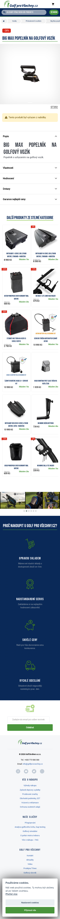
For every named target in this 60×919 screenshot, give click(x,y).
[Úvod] (4, 21)
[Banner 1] (24, 511)
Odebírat (30, 727)
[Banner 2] (26, 511)
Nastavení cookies (30, 902)
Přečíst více (11, 894)
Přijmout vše (30, 910)
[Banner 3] (29, 511)
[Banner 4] (31, 511)
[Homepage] (21, 4)
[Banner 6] (36, 511)
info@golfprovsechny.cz (33, 764)
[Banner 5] (33, 511)
